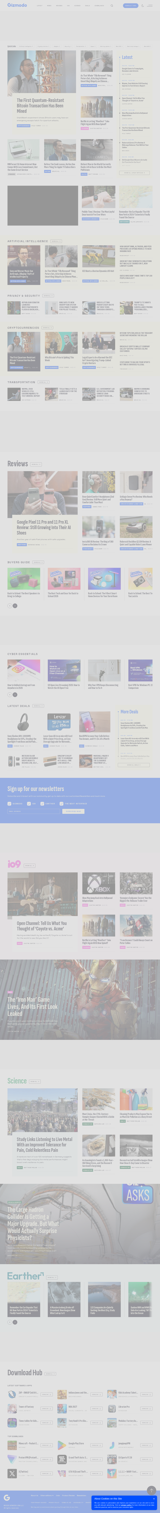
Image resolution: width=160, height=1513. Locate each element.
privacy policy (126, 1505)
